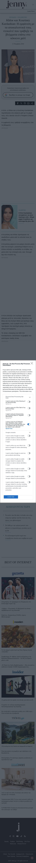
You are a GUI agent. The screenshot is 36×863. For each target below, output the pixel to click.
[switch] (28, 402)
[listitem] (18, 397)
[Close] (32, 364)
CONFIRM (10, 497)
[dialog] (18, 431)
